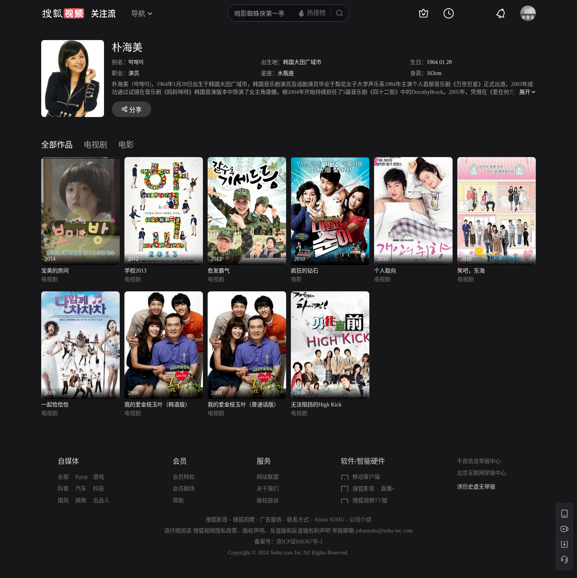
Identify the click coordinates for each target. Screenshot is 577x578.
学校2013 (135, 271)
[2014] (80, 161)
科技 (98, 489)
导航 (138, 13)
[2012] (163, 161)
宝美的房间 (55, 271)
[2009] (80, 296)
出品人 (101, 500)
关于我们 (268, 489)
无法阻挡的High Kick (316, 405)
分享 (135, 109)
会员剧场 (184, 489)
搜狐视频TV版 (369, 500)
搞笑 (80, 500)
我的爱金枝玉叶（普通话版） (243, 405)
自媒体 (68, 461)
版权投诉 (268, 500)
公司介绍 (360, 520)
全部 (63, 477)
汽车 (80, 489)
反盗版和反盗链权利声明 (300, 531)
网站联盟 (268, 477)
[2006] (330, 296)
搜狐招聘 (244, 520)
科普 (63, 489)
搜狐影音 (363, 489)
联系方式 (298, 520)
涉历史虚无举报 (476, 487)
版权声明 (254, 531)
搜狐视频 (63, 13)
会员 (180, 461)
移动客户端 (366, 477)
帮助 (178, 500)
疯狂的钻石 (304, 271)
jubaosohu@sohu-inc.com (384, 531)
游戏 (98, 477)
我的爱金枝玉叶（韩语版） (157, 405)
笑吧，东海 (471, 271)
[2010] (330, 161)
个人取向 (385, 271)
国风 (63, 500)
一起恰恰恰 (55, 405)
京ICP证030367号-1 (299, 542)
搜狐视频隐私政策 (215, 531)
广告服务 (271, 520)
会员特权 (184, 477)
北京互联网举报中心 (481, 473)
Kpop (81, 477)
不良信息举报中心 (479, 461)
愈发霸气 (219, 271)
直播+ (388, 489)
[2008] (163, 296)
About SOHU (329, 520)
